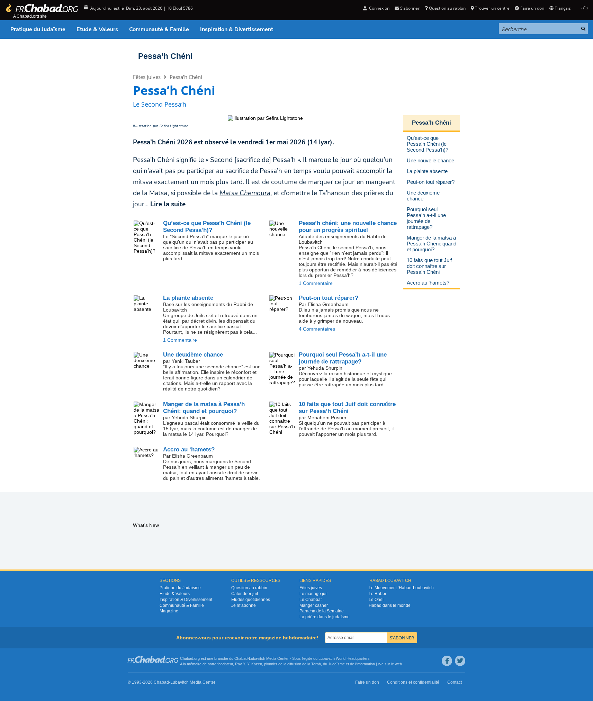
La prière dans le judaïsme (324, 616)
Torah (316, 664)
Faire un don (532, 8)
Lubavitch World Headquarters (344, 658)
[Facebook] (447, 661)
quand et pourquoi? (204, 407)
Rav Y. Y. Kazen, (249, 664)
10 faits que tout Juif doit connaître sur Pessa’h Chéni (347, 407)
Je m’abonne (243, 605)
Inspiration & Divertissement (236, 29)
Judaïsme (336, 664)
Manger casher (313, 605)
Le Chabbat (310, 599)
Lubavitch (257, 658)
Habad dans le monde (390, 605)
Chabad (241, 658)
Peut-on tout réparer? (328, 298)
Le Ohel (376, 599)
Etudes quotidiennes (250, 599)
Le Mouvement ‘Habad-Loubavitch (401, 587)
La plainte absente (188, 298)
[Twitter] (460, 661)
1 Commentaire (316, 283)
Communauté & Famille (159, 29)
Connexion (378, 8)
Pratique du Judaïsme (37, 29)
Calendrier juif (244, 593)
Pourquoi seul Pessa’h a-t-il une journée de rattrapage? (343, 358)
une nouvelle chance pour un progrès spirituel (348, 226)
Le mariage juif (313, 593)
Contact (454, 682)
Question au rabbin (447, 8)
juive (380, 664)
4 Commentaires (317, 329)
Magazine (169, 611)
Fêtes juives (147, 76)
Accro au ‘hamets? (189, 449)
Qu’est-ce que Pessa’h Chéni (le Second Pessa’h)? (207, 226)
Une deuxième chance (193, 354)
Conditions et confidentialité (413, 682)
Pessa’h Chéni (165, 56)
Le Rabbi (377, 593)
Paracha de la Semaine (321, 611)
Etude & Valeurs (97, 29)
